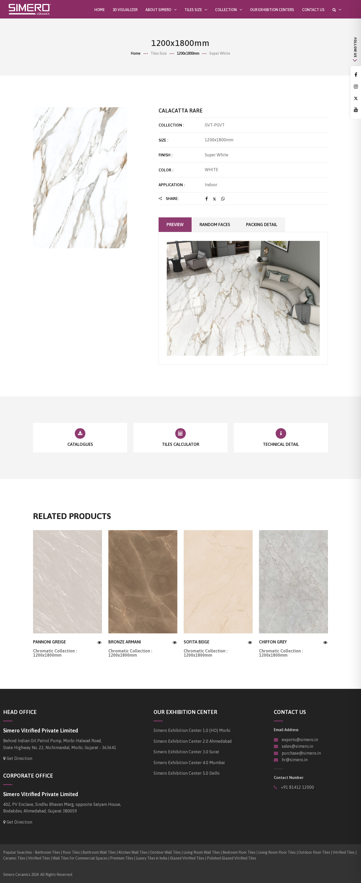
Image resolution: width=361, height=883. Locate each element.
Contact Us (313, 10)
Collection (226, 10)
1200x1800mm (188, 53)
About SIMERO (158, 10)
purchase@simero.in (301, 753)
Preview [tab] (175, 224)
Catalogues (80, 444)
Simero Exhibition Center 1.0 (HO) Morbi (192, 730)
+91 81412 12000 (297, 787)
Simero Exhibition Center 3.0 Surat (186, 751)
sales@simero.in (297, 746)
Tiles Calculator (180, 444)
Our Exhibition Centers (272, 10)
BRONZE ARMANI (124, 641)
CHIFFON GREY (273, 641)
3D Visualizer (125, 10)
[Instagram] (355, 87)
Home (99, 10)
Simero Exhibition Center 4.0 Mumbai (189, 762)
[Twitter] (355, 98)
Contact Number (288, 777)
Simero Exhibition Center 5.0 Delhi (187, 773)
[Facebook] (355, 75)
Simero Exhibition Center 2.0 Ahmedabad (193, 741)
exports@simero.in (300, 739)
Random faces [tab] (215, 224)
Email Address (286, 729)
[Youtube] (355, 110)
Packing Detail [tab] (261, 224)
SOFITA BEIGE (196, 641)
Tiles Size (193, 10)
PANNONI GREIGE (49, 641)
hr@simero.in (295, 759)
